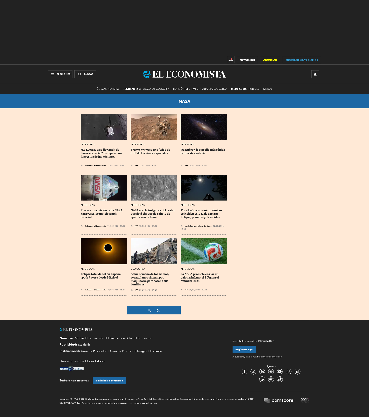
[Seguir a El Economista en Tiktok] (280, 379)
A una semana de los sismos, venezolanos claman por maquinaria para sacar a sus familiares (150, 279)
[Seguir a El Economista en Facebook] (244, 372)
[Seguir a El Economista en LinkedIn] (262, 372)
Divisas (268, 88)
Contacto (156, 351)
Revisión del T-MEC (185, 88)
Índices (254, 88)
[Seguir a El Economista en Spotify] (280, 372)
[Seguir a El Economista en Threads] (271, 379)
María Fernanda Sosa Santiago (198, 226)
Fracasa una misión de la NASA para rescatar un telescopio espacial (102, 214)
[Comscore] (278, 401)
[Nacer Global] (72, 369)
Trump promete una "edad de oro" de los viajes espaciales (151, 151)
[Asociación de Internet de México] (305, 401)
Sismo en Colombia (156, 88)
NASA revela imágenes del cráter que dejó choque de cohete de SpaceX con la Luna (153, 214)
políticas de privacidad (271, 356)
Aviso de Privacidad (94, 351)
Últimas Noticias (108, 88)
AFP (136, 165)
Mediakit (84, 344)
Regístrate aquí (244, 349)
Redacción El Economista (95, 165)
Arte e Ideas (88, 144)
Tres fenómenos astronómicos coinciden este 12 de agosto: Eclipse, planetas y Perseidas (202, 214)
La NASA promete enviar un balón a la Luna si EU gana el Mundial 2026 (200, 277)
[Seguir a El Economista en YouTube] (271, 372)
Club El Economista (140, 338)
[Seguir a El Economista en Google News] (262, 379)
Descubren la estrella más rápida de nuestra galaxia (203, 151)
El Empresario (115, 338)
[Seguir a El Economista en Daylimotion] (297, 372)
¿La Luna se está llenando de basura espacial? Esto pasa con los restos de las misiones (101, 153)
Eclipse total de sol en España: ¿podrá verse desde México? (101, 275)
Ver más (154, 310)
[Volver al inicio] (136, 329)
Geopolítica (138, 268)
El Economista (94, 338)
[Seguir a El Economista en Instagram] (289, 372)
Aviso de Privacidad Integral (129, 351)
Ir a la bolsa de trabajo (109, 380)
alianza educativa (214, 88)
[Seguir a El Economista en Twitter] (253, 372)
